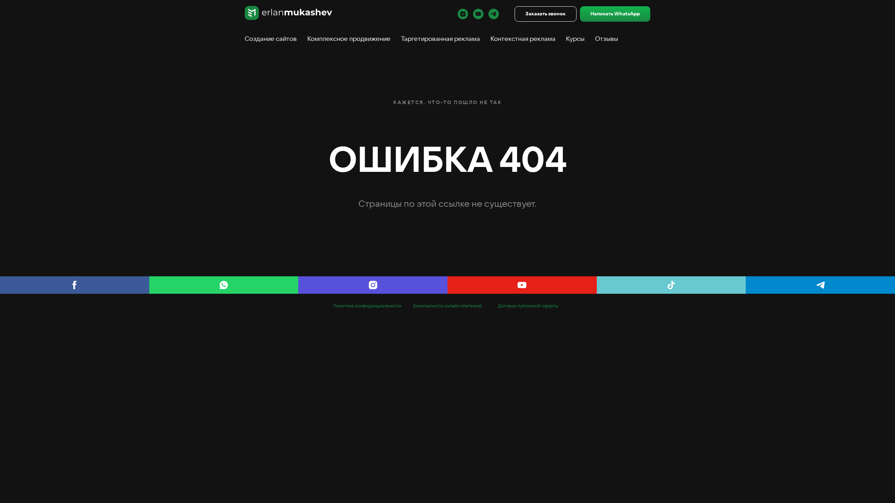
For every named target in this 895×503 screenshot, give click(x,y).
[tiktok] (671, 285)
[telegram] (493, 14)
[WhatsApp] (224, 285)
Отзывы (606, 39)
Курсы (575, 39)
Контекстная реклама (523, 39)
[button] (546, 14)
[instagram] (463, 14)
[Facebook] (74, 285)
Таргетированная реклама (440, 39)
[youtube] (478, 14)
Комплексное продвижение (349, 39)
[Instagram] (373, 285)
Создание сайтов (271, 39)
